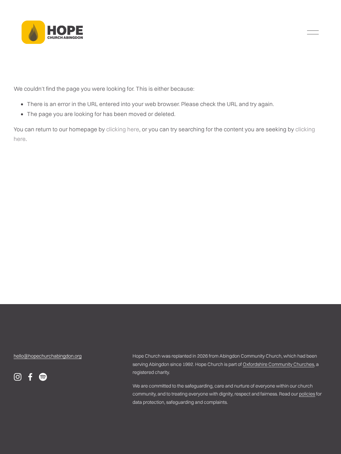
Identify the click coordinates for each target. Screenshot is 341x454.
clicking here (122, 129)
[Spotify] (43, 377)
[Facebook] (30, 377)
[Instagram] (18, 377)
